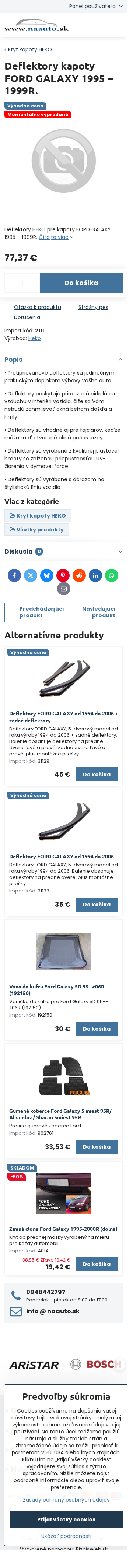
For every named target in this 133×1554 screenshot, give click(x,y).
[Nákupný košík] (100, 25)
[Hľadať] (82, 25)
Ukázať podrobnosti (66, 1536)
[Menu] (118, 25)
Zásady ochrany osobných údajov (66, 1499)
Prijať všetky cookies (66, 1519)
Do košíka (81, 283)
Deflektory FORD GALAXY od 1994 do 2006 (61, 856)
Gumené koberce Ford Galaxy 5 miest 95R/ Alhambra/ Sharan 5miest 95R (60, 1114)
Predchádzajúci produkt (42, 612)
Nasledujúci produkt (98, 612)
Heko (34, 338)
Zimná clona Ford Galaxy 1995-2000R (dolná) (63, 1228)
